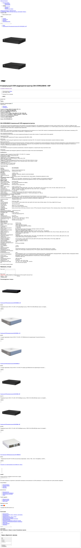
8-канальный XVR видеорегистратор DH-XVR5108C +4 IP (10, 333)
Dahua (10, 91)
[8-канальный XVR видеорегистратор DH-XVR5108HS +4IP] (14, 52)
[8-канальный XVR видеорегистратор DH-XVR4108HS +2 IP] (11, 300)
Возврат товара (6, 500)
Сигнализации (5, 515)
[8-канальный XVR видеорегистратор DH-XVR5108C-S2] (11, 361)
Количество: (2, 99)
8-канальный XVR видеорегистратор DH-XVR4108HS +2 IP (10, 302)
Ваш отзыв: (2, 273)
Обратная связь (6, 499)
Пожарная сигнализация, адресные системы (12, 520)
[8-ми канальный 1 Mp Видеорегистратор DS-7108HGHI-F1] (11, 452)
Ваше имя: (2, 269)
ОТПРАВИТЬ (4, 546)
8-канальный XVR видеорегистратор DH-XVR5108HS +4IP (15, 26)
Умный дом (5, 522)
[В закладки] (0, 340)
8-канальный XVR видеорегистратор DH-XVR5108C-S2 (9, 363)
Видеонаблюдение (6, 519)
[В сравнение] (0, 341)
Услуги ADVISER (6, 523)
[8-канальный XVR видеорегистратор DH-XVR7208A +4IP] (11, 422)
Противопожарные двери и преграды (10, 518)
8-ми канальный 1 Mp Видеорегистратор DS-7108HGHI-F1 (10, 454)
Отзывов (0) (5, 107)
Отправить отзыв (4, 277)
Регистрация (7, 3)
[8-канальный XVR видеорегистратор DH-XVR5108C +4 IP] (11, 331)
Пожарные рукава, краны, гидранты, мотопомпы (13, 514)
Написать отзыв (8, 88)
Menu (2, 16)
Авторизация (7, 4)
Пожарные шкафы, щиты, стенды (9, 516)
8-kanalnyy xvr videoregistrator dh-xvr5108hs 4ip (9, 464)
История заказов (6, 485)
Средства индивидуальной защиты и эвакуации (12, 521)
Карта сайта (5, 501)
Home (4, 25)
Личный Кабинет (6, 484)
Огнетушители (5, 513)
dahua (21, 464)
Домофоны (5, 524)
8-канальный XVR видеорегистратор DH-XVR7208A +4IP (10, 424)
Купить (2, 101)
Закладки (4, 486)
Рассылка (5, 487)
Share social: (3, 104)
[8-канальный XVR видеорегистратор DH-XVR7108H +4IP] (11, 391)
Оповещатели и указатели (8, 517)
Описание (5, 106)
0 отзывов (2, 88)
